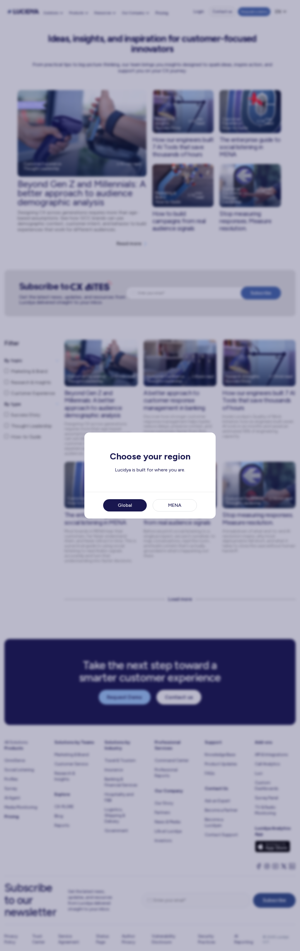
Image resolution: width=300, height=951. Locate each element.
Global (125, 505)
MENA (174, 505)
